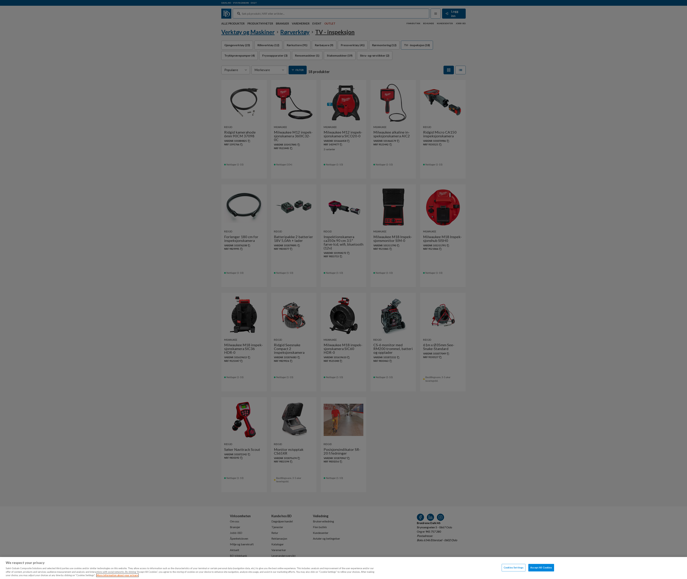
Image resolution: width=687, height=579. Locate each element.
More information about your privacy (117, 575)
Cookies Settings (513, 567)
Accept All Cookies (541, 567)
